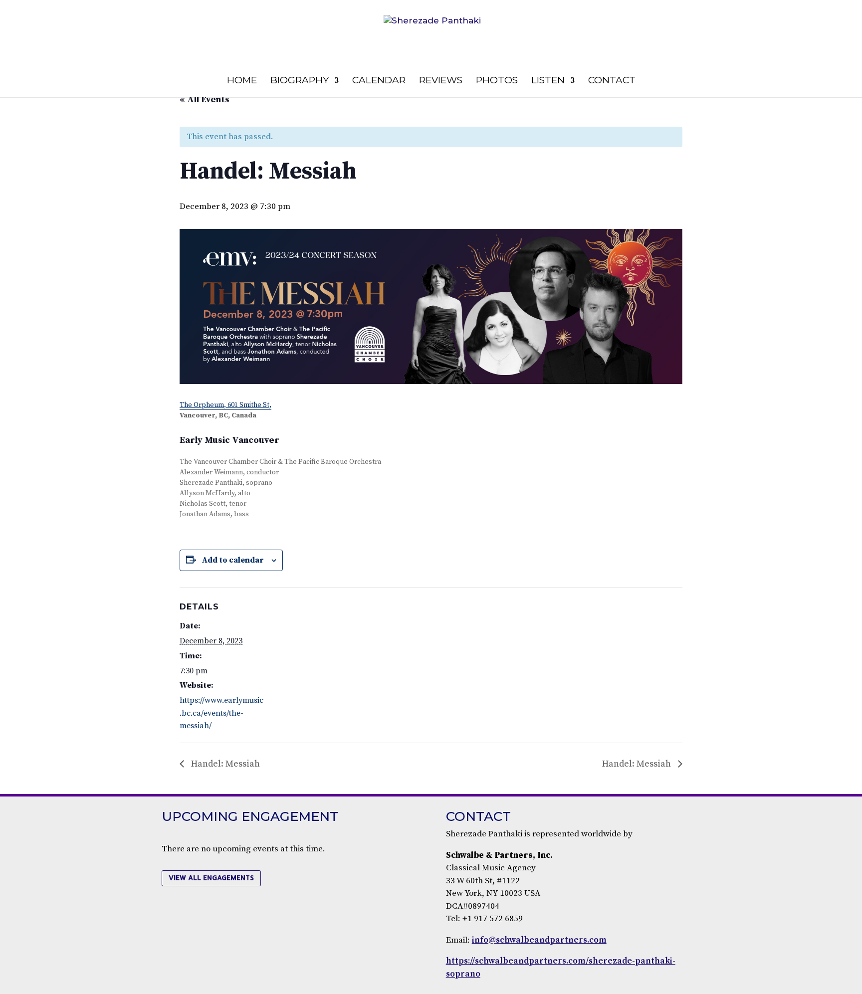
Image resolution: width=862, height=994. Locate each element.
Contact (612, 81)
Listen (548, 81)
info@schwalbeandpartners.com (539, 940)
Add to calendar (233, 560)
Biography (299, 81)
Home (242, 81)
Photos (497, 81)
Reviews (440, 81)
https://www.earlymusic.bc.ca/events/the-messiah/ (221, 713)
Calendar (379, 81)
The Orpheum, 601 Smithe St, (225, 404)
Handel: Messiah (224, 764)
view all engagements (211, 878)
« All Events (204, 99)
